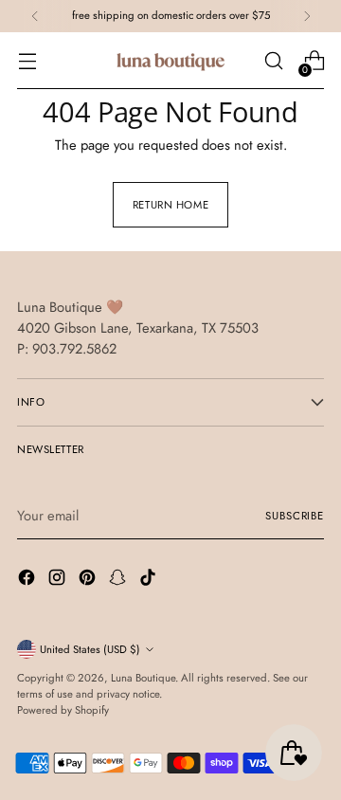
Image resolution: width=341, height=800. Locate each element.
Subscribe (294, 515)
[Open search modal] (273, 61)
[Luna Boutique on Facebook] (28, 580)
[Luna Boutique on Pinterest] (89, 580)
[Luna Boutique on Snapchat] (119, 580)
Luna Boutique (143, 677)
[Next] (307, 16)
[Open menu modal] (27, 61)
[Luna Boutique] (170, 61)
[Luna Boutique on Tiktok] (149, 580)
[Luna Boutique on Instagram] (58, 580)
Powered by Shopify (63, 710)
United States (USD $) (90, 649)
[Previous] (35, 16)
